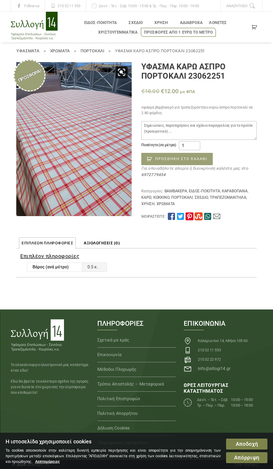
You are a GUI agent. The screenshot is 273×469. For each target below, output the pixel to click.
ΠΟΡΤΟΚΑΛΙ (92, 50)
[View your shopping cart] (254, 28)
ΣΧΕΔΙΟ (136, 22)
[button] (121, 72)
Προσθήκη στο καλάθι (181, 159)
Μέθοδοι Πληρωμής (117, 369)
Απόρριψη (246, 458)
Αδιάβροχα (191, 22)
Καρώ (146, 197)
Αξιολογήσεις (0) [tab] (102, 243)
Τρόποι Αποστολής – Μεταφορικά (130, 384)
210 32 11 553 (69, 6)
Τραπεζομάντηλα (228, 197)
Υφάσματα (27, 50)
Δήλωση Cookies (113, 428)
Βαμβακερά (175, 191)
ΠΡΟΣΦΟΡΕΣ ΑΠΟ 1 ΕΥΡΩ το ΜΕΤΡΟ (178, 32)
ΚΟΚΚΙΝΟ (161, 197)
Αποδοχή (247, 444)
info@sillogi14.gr (214, 368)
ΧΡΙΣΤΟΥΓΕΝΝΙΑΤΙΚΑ (118, 32)
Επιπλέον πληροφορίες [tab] (47, 243)
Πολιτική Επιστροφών (118, 398)
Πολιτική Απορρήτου (117, 413)
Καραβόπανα (235, 191)
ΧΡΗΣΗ (161, 22)
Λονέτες (218, 22)
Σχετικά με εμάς (113, 340)
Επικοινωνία (109, 354)
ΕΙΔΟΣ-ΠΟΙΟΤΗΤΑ (100, 22)
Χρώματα (60, 50)
